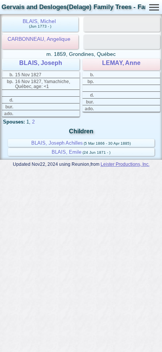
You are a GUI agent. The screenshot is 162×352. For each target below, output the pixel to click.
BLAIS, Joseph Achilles (57, 143)
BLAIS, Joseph (40, 63)
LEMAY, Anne (121, 63)
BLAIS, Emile (66, 152)
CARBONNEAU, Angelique (39, 39)
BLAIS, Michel (39, 21)
